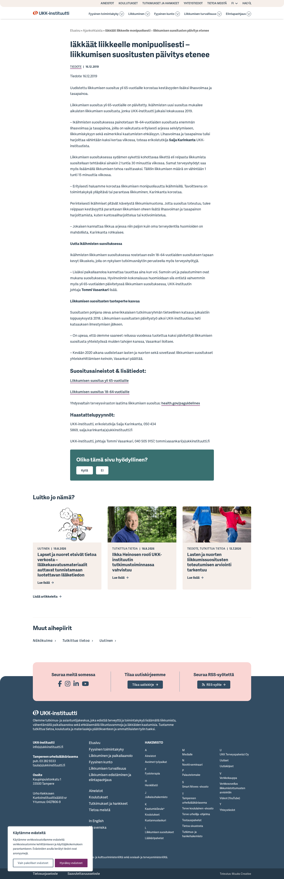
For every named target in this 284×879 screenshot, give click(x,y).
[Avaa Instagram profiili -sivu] (67, 683)
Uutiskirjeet (227, 766)
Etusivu (75, 30)
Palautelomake (191, 775)
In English (96, 820)
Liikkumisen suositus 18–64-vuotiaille (99, 391)
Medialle (187, 754)
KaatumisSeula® (154, 809)
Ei (102, 470)
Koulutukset (128, 3)
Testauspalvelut (192, 820)
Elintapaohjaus (236, 14)
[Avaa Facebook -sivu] (60, 683)
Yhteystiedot (193, 3)
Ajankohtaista (93, 30)
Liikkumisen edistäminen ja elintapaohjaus (110, 777)
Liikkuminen (136, 14)
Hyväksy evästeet (71, 863)
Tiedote (76, 66)
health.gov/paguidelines (180, 403)
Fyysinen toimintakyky (104, 14)
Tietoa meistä (217, 3)
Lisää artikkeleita (45, 596)
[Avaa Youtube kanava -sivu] (85, 683)
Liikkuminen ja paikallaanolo (111, 755)
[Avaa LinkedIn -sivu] (76, 683)
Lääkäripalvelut (154, 838)
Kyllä (84, 470)
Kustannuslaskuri (155, 820)
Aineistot (107, 3)
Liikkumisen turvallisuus (200, 14)
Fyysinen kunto (164, 14)
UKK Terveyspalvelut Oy (234, 754)
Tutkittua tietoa (76, 640)
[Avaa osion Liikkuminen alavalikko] (147, 14)
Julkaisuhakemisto (156, 797)
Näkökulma (43, 640)
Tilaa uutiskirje (143, 684)
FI (232, 3)
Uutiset (224, 760)
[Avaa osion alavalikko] (121, 14)
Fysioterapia (152, 773)
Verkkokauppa (228, 778)
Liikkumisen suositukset (159, 832)
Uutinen (106, 640)
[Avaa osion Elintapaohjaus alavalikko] (249, 14)
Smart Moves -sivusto (195, 786)
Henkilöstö (151, 785)
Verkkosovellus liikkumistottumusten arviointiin (232, 788)
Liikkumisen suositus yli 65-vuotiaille (99, 380)
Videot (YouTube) (230, 798)
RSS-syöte (214, 684)
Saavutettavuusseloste (84, 873)
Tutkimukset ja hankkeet (160, 3)
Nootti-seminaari (192, 764)
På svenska (97, 827)
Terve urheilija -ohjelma (196, 814)
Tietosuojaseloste (45, 873)
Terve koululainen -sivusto (197, 808)
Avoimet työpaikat (156, 762)
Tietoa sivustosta (192, 826)
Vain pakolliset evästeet (33, 863)
